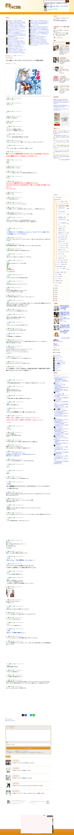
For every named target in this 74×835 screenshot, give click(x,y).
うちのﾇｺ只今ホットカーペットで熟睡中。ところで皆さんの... (16, 42)
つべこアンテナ (57, 367)
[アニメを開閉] (54, 278)
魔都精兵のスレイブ (62, 232)
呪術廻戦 (60, 228)
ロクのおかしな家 (61, 260)
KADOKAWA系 (59, 266)
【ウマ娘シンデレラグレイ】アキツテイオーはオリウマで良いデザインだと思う (27, 785)
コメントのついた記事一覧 (64, 159)
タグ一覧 (52, 13)
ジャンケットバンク (61, 214)
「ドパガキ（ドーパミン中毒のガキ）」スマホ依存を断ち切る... (16, 26)
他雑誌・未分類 (60, 272)
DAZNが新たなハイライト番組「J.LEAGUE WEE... (14, 20)
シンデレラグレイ (12, 720)
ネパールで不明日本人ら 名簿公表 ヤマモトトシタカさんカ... (16, 27)
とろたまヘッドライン (59, 356)
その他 (51, 4)
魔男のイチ (60, 249)
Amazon (57, 122)
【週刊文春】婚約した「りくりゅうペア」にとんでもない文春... (39, 30)
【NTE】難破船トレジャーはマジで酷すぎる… (14, 45)
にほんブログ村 (56, 345)
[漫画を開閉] (54, 199)
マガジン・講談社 (60, 262)
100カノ (60, 253)
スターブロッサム (61, 245)
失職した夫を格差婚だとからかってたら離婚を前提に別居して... (39, 29)
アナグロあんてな (58, 370)
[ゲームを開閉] (54, 274)
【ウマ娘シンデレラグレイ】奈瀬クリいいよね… (21, 770)
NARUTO (60, 230)
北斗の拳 (60, 211)
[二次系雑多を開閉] (54, 280)
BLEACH (60, 258)
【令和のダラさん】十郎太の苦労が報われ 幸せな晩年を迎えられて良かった (64, 61)
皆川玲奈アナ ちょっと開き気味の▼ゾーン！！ (14, 32)
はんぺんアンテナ (58, 365)
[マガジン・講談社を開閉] (56, 262)
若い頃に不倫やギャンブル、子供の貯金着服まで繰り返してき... (39, 32)
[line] (34, 715)
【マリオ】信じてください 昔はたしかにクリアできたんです (64, 70)
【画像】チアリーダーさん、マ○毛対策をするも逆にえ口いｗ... (39, 20)
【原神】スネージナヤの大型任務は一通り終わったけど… (15, 46)
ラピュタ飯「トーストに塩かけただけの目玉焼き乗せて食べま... (16, 35)
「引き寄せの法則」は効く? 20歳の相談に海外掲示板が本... (39, 23)
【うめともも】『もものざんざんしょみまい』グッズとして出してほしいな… (64, 90)
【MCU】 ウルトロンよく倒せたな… (12, 39)
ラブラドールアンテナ (59, 360)
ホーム (14, 13)
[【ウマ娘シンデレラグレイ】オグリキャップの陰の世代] (31, 715)
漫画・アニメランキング (58, 341)
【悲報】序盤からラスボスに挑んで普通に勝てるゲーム (38, 36)
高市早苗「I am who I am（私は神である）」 (14, 29)
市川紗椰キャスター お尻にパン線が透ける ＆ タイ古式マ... (16, 43)
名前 (7, 742)
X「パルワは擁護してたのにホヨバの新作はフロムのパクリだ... (16, 23)
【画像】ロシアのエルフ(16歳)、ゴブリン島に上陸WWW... (38, 42)
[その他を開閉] (54, 283)
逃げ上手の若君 (61, 237)
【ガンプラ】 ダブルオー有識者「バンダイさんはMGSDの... (16, 52)
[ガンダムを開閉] (54, 276)
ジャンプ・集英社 (60, 201)
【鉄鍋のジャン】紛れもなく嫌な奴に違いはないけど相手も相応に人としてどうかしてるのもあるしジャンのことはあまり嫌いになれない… (64, 50)
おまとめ (56, 368)
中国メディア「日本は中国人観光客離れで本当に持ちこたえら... (16, 33)
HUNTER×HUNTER (62, 220)
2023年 (55, 294)
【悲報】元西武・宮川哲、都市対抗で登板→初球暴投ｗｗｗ (39, 27)
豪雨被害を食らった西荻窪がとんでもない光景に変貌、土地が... (16, 49)
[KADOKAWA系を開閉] (56, 266)
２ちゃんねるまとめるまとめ (60, 361)
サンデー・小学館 (60, 264)
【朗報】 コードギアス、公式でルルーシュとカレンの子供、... (39, 26)
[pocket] (28, 715)
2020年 (55, 300)
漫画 (22, 13)
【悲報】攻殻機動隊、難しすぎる (12, 36)
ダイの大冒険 (61, 239)
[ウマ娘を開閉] (54, 197)
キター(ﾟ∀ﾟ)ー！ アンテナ (60, 363)
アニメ (56, 278)
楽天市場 (57, 124)
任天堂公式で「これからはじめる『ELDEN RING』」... (15, 51)
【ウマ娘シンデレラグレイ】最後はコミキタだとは (22, 778)
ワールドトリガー (61, 203)
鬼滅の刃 (60, 241)
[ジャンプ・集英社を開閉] (56, 201)
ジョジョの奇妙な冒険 (62, 223)
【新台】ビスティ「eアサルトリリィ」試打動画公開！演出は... (39, 33)
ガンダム (57, 276)
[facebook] (26, 715)
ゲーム (51, 10)
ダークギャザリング (62, 251)
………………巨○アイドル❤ (59, 393)
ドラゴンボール (61, 235)
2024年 (55, 292)
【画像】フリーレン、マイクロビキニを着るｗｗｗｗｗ (38, 39)
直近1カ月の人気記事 (65, 337)
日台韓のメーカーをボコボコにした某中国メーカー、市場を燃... (39, 43)
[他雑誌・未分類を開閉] (56, 272)
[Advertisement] (28, 531)
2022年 (55, 296)
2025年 (55, 290)
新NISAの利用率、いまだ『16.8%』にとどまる (14, 48)
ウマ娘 (29, 13)
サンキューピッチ (61, 243)
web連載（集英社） (61, 208)
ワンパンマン (61, 256)
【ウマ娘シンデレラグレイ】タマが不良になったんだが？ (23, 762)
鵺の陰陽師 (60, 217)
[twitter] (23, 715)
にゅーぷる (57, 358)
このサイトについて (60, 13)
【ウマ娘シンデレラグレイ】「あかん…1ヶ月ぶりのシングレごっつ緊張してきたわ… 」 (29, 793)
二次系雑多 (57, 280)
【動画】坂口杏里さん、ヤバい (34, 35)
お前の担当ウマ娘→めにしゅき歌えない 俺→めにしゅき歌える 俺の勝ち (64, 80)
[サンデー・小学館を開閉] (56, 264)
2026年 (55, 288)
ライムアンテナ (57, 355)
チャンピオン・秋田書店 (61, 269)
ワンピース (60, 226)
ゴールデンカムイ (61, 247)
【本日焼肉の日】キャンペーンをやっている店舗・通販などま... (16, 30)
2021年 (55, 298)
